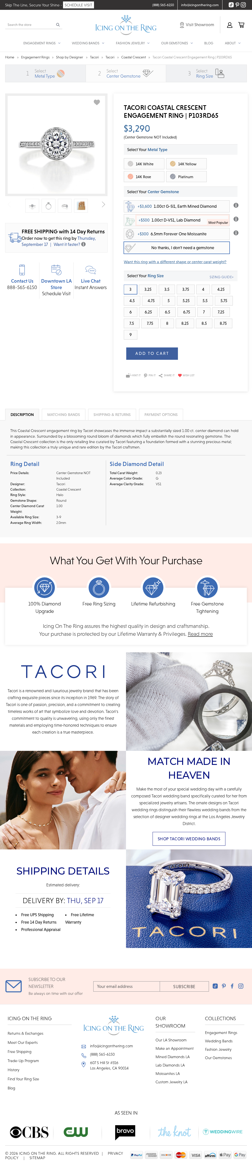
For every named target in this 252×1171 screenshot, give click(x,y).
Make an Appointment (175, 1048)
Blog (208, 43)
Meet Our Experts (23, 1042)
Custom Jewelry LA (172, 1082)
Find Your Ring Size (23, 1079)
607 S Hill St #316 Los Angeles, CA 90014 (109, 1065)
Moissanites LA (168, 1073)
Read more (200, 634)
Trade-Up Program (23, 1060)
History (13, 1070)
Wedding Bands (219, 1041)
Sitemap (37, 1157)
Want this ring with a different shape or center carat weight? (175, 261)
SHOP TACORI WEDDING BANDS (189, 838)
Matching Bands (63, 414)
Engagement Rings (221, 1032)
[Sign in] (229, 24)
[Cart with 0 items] (241, 24)
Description (22, 414)
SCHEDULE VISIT (78, 5)
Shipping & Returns (112, 414)
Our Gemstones (218, 1057)
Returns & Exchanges (25, 1033)
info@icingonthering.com (111, 1046)
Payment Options (161, 414)
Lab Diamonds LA (170, 1065)
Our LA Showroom (171, 1040)
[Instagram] (240, 986)
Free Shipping (20, 1051)
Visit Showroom (199, 24)
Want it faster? (67, 244)
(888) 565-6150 (102, 1054)
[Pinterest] (223, 986)
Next (103, 204)
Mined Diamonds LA (173, 1056)
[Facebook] (232, 986)
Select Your (153, 191)
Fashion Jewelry (218, 1049)
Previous (9, 204)
